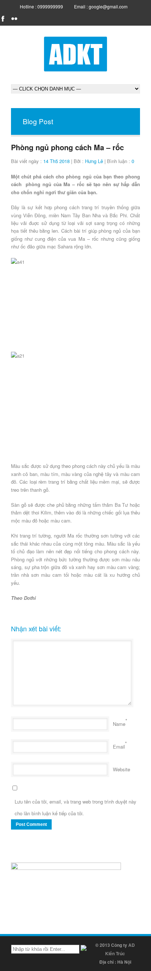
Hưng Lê (94, 161)
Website (121, 769)
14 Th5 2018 (56, 161)
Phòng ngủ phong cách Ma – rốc (67, 147)
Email (119, 746)
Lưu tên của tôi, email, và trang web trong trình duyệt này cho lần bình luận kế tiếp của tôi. (75, 807)
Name (119, 723)
